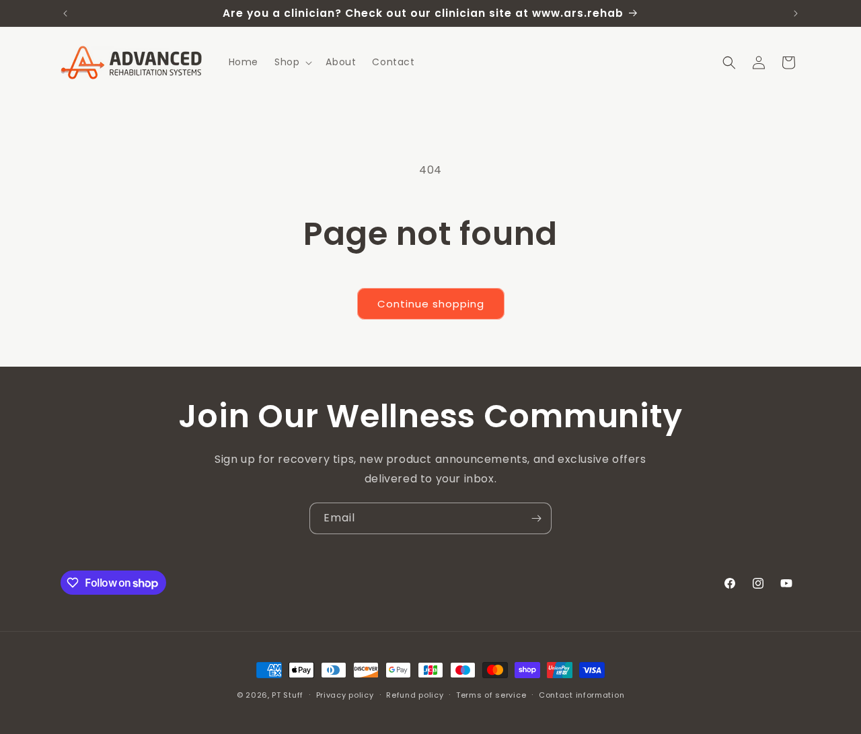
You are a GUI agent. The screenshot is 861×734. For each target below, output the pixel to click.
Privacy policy (345, 695)
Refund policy (414, 695)
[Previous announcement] (65, 13)
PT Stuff (287, 695)
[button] (291, 62)
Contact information (581, 695)
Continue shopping (430, 304)
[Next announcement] (796, 13)
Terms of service (491, 695)
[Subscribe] (536, 518)
